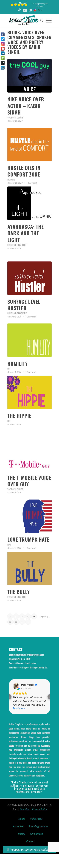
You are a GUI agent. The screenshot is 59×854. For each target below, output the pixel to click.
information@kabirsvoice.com (29, 654)
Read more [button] (19, 708)
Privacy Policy (39, 809)
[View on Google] (16, 686)
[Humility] (29, 340)
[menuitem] (40, 20)
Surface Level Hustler (23, 305)
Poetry (21, 833)
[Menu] (47, 20)
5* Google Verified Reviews (40, 5)
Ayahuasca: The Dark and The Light (25, 233)
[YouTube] (3, 49)
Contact (30, 841)
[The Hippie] (29, 392)
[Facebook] (3, 34)
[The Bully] (29, 568)
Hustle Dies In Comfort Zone (23, 171)
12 (10, 622)
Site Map (24, 809)
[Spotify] (3, 58)
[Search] (40, 20)
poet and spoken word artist (36, 762)
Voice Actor (36, 818)
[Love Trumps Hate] (29, 516)
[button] (8, 696)
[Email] (3, 68)
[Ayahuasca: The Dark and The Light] (29, 203)
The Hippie (19, 415)
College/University (17, 758)
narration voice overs (34, 754)
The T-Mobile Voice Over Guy (29, 481)
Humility (17, 363)
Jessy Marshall (20, 3)
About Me (18, 826)
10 (28, 616)
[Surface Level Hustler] (29, 278)
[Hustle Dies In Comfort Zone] (29, 144)
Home (21, 818)
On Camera (36, 833)
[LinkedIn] (3, 53)
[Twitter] (3, 39)
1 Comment (31, 182)
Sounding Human (38, 826)
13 (16, 622)
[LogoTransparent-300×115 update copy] (25, 20)
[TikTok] (3, 63)
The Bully (18, 591)
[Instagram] (3, 44)
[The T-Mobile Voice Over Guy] (29, 454)
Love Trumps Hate (28, 539)
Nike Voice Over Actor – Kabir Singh (25, 105)
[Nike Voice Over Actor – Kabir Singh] (29, 76)
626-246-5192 (23, 659)
